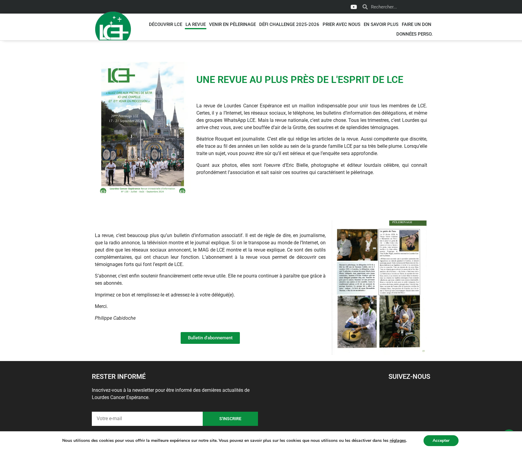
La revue (195, 24)
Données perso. (414, 34)
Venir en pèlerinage (232, 24)
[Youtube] (353, 7)
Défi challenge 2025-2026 (289, 24)
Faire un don (416, 24)
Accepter (441, 440)
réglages (398, 440)
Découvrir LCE (165, 24)
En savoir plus (381, 24)
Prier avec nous (341, 24)
